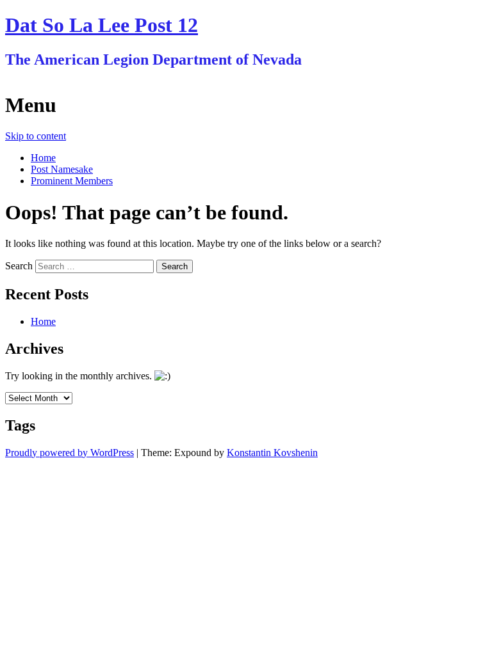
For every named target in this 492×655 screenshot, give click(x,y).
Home (43, 157)
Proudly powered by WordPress (69, 452)
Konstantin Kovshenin (272, 452)
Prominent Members (72, 180)
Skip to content (35, 135)
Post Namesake (62, 169)
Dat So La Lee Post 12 (101, 24)
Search (19, 265)
